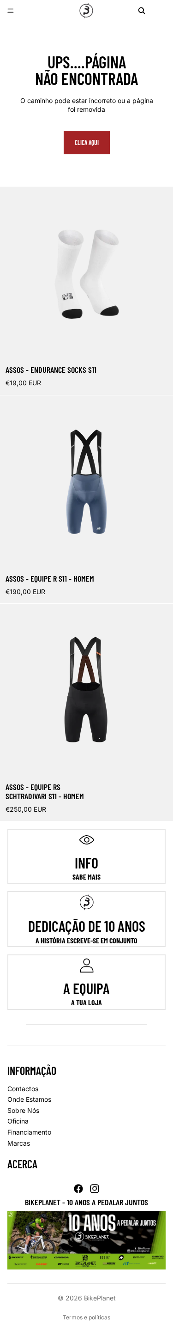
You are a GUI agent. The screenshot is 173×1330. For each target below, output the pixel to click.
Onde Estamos (29, 1099)
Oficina (18, 1121)
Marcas (18, 1143)
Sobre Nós (23, 1110)
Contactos (22, 1089)
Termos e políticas (86, 1317)
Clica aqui (87, 142)
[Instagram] (94, 1188)
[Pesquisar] (141, 10)
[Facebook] (78, 1188)
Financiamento (29, 1132)
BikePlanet (100, 1298)
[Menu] (10, 10)
